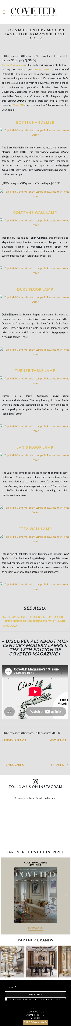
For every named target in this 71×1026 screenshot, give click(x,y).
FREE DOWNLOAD (35, 1022)
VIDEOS (36, 1018)
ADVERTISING (36, 1015)
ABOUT (35, 1008)
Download (35, 928)
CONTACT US (35, 1011)
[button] (66, 896)
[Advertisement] (35, 840)
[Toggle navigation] (4, 12)
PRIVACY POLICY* (56, 999)
